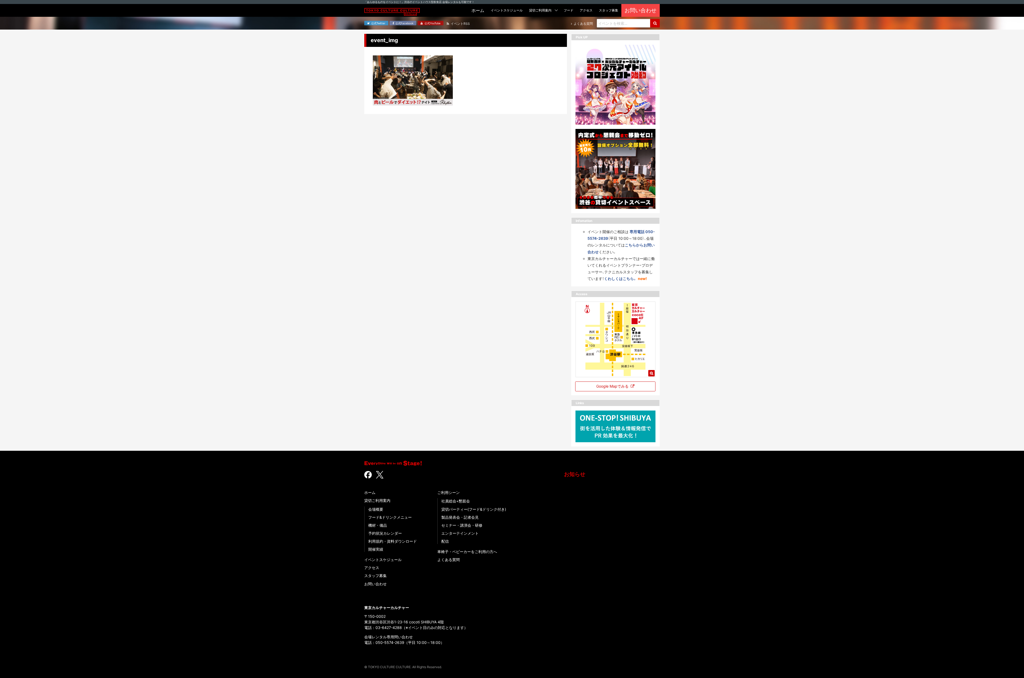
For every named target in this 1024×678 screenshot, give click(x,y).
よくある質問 (448, 559)
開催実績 (375, 549)
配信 (445, 541)
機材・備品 (377, 525)
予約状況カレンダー (385, 533)
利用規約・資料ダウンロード (392, 541)
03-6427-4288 (388, 627)
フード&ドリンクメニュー (390, 517)
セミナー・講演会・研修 (461, 525)
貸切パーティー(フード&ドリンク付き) (473, 509)
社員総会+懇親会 (455, 501)
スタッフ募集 (375, 575)
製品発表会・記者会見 (460, 517)
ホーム (369, 492)
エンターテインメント (460, 533)
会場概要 (375, 509)
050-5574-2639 (389, 642)
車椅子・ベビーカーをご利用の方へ (467, 551)
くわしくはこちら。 (620, 278)
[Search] (655, 23)
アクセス (371, 567)
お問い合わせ (375, 584)
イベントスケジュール (383, 559)
